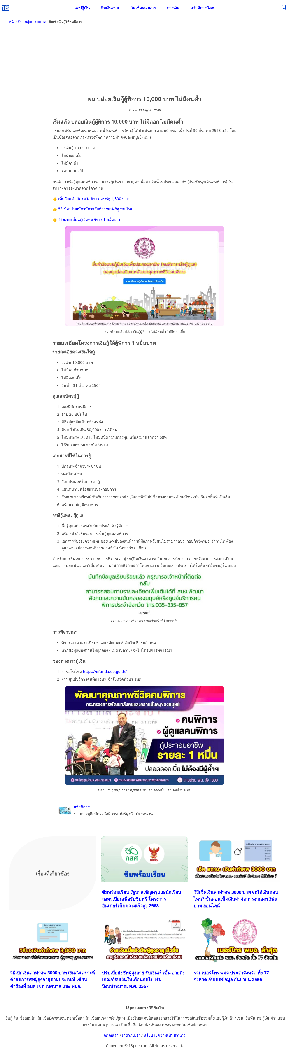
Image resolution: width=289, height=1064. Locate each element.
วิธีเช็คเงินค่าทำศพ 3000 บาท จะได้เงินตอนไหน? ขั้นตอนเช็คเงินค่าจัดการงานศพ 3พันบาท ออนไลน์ (236, 899)
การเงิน (173, 7)
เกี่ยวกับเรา (131, 1035)
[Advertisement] (144, 58)
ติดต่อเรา (111, 1035)
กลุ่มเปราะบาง (35, 21)
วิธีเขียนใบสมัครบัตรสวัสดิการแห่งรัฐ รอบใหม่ (95, 209)
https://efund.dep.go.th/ (105, 671)
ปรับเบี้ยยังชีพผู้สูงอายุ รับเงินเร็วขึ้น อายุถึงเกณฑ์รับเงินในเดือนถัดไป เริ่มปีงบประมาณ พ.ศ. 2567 (143, 979)
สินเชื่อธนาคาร (143, 7)
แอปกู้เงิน (82, 7)
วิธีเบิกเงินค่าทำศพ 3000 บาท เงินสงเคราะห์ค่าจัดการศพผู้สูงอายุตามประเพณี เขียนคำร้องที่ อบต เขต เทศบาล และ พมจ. (52, 979)
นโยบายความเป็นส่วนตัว (165, 1035)
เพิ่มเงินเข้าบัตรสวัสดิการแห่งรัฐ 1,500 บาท (93, 198)
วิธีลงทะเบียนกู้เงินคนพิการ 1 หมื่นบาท (89, 219)
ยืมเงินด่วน (110, 7)
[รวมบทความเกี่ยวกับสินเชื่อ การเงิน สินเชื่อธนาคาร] (284, 8)
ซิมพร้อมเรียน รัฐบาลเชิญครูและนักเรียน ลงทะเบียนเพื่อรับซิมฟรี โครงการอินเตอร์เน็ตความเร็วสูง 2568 (141, 899)
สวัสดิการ (82, 807)
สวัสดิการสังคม (203, 7)
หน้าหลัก (15, 21)
